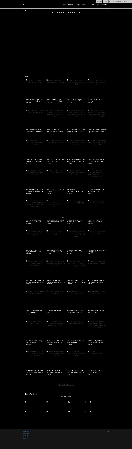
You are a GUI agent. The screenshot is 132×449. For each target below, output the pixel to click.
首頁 (64, 5)
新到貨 (78, 5)
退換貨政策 (26, 433)
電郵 (108, 431)
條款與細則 (26, 431)
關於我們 (70, 5)
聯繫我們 (25, 438)
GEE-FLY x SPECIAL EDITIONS (99, 5)
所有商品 (84, 5)
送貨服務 (25, 436)
